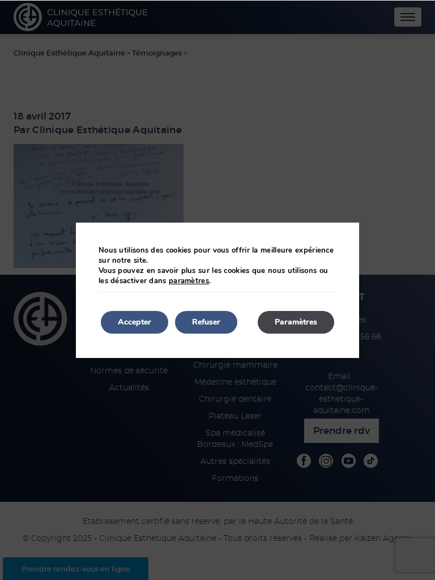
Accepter (134, 322)
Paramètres (296, 322)
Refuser (206, 322)
